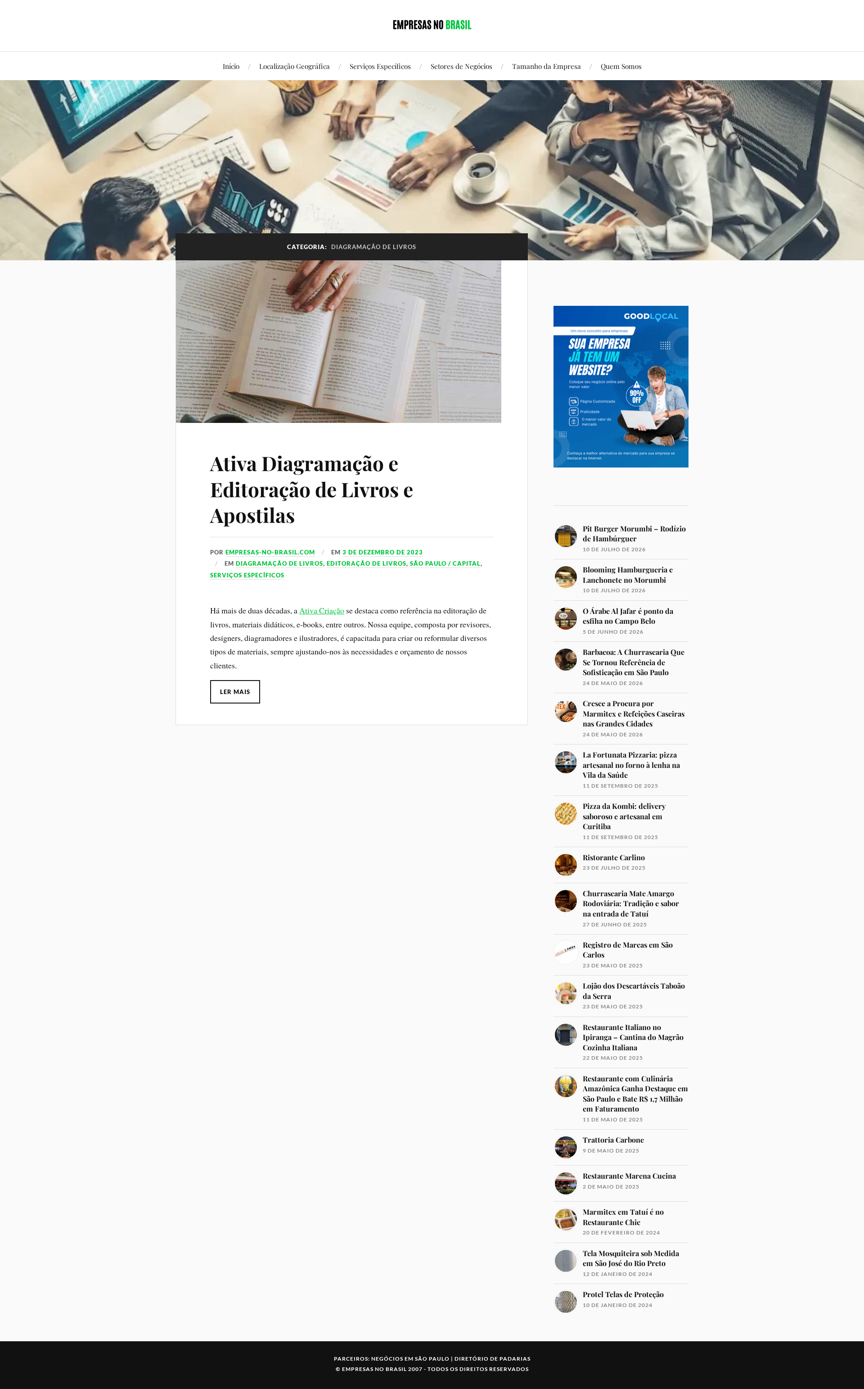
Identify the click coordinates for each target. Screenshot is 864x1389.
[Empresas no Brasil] (432, 25)
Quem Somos (621, 66)
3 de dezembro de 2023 (382, 552)
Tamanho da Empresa (546, 66)
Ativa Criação (321, 610)
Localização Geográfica (294, 66)
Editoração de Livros (366, 563)
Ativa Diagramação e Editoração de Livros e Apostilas (311, 488)
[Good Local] (621, 483)
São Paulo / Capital (445, 563)
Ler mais (235, 691)
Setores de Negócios (461, 66)
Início (231, 66)
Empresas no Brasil (374, 1369)
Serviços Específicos (380, 66)
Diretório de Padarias (492, 1358)
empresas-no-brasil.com (270, 552)
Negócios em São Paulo (410, 1358)
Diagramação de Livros (279, 563)
